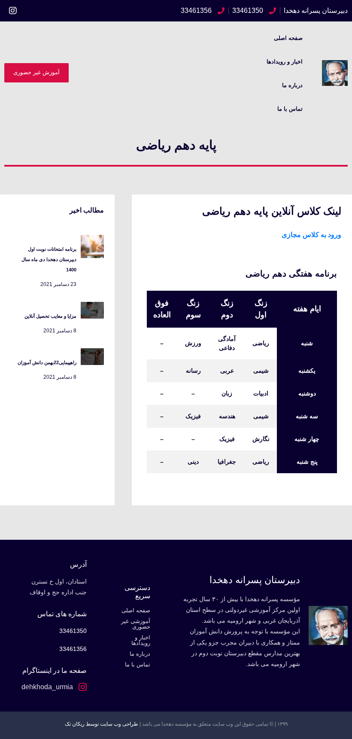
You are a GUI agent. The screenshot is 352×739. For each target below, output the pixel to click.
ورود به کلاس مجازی (311, 235)
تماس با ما (290, 109)
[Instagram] (13, 10)
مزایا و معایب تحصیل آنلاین (50, 316)
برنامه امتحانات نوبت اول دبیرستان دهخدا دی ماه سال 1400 (48, 259)
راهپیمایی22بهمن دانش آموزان (47, 362)
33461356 (73, 648)
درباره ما (292, 85)
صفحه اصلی (288, 38)
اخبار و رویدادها (285, 61)
